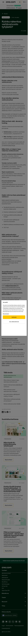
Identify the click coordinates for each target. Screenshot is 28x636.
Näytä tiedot (6, 313)
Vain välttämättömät (14, 321)
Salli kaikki (14, 317)
